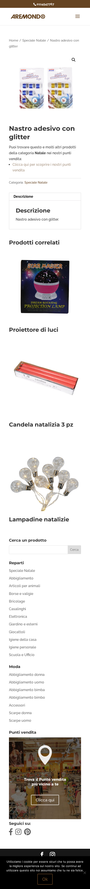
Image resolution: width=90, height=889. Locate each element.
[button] (74, 60)
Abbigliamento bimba (27, 690)
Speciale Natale (34, 40)
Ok (45, 879)
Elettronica (18, 616)
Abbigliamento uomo (26, 682)
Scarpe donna (20, 713)
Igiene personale (22, 647)
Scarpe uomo (20, 720)
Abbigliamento (21, 578)
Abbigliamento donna (27, 675)
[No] (84, 873)
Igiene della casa (22, 640)
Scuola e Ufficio (22, 655)
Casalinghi (17, 609)
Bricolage (17, 601)
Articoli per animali (24, 586)
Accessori (17, 705)
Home (13, 40)
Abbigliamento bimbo (27, 697)
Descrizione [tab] (23, 196)
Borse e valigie (21, 594)
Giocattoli (17, 632)
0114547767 (45, 4)
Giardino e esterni (23, 624)
